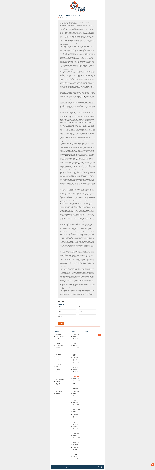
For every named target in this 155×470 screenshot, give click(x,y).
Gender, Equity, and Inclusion (60, 359)
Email (79, 306)
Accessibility (58, 334)
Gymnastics (58, 371)
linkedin (102, 467)
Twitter (99, 467)
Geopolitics (58, 364)
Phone (59, 311)
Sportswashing (59, 391)
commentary (71, 22)
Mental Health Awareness (59, 384)
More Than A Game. (59, 467)
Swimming (58, 393)
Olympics (58, 386)
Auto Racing (58, 338)
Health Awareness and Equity (60, 374)
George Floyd (67, 55)
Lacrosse (58, 381)
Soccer (57, 389)
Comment (60, 316)
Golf (57, 366)
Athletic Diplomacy (60, 336)
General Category (59, 362)
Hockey (57, 377)
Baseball (57, 341)
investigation (82, 96)
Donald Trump (69, 39)
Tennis (57, 395)
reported (68, 26)
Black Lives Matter (60, 345)
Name (59, 306)
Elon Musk (79, 43)
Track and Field (59, 398)
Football (57, 356)
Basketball (58, 343)
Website (80, 311)
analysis (63, 207)
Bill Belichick (79, 163)
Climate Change (59, 349)
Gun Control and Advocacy (59, 369)
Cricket (57, 352)
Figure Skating (59, 354)
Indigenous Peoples (60, 379)
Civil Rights (58, 347)
